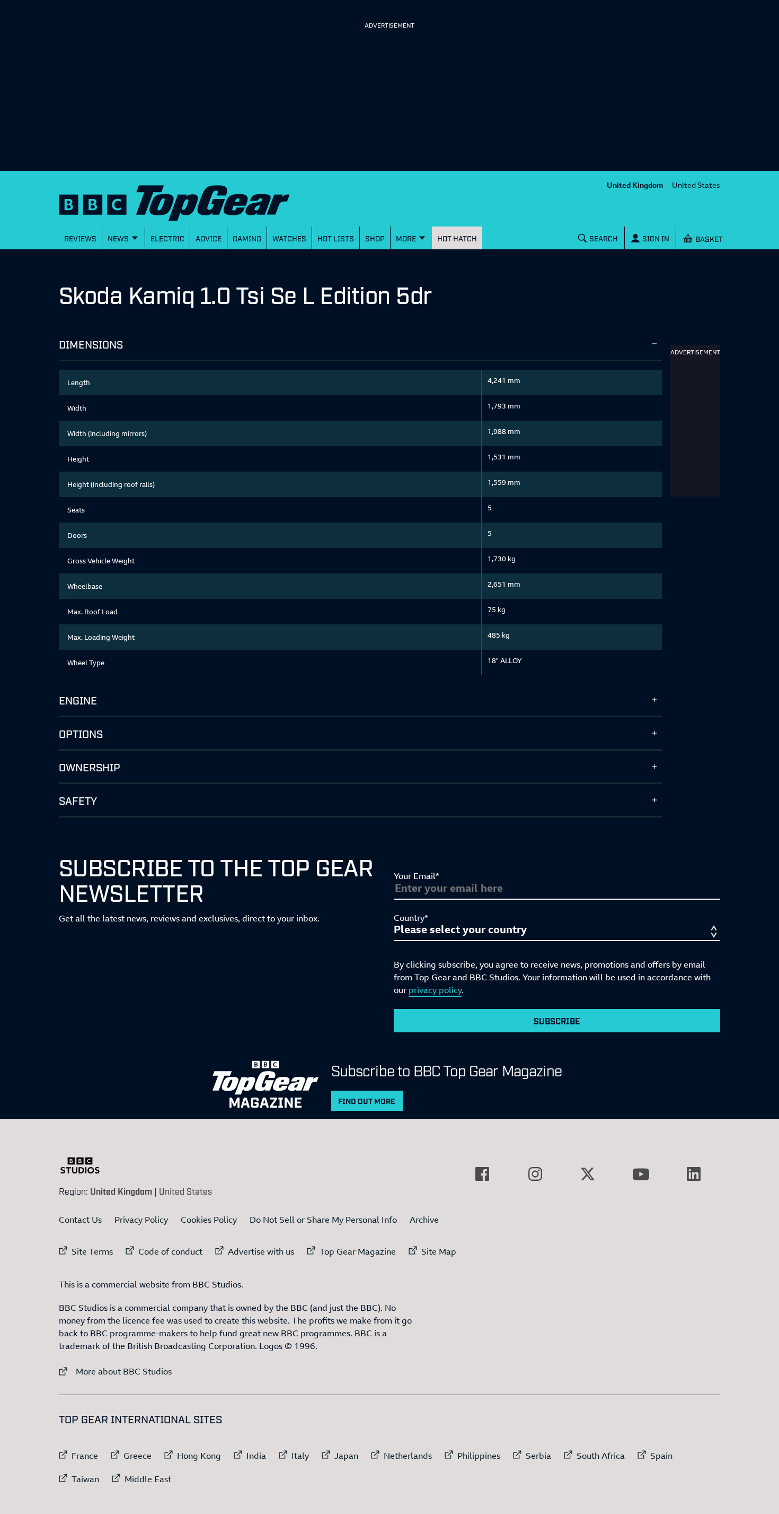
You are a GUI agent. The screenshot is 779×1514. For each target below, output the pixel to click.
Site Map (438, 1251)
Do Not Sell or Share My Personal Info (323, 1219)
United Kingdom (635, 185)
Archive (424, 1219)
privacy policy (435, 990)
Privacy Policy (141, 1219)
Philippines (478, 1455)
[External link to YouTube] (641, 1174)
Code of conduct (170, 1251)
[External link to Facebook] (482, 1174)
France (85, 1455)
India (256, 1455)
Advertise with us (261, 1251)
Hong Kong (199, 1455)
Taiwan (85, 1479)
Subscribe (557, 1020)
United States (696, 185)
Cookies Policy (209, 1219)
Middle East (148, 1479)
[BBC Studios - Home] (85, 1165)
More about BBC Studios (115, 1371)
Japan (346, 1455)
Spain (661, 1455)
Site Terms (92, 1251)
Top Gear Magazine (358, 1251)
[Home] (187, 201)
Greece (137, 1455)
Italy (300, 1455)
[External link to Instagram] (535, 1174)
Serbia (538, 1455)
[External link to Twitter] (588, 1174)
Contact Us (80, 1219)
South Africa (601, 1455)
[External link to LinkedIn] (694, 1174)
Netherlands (408, 1455)
